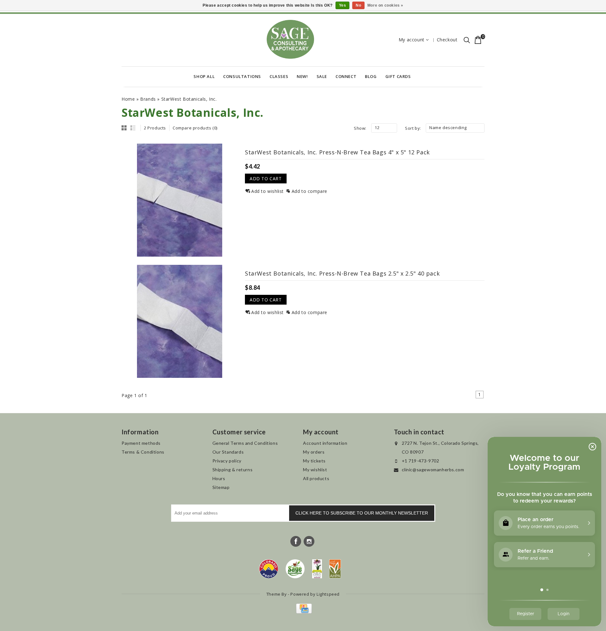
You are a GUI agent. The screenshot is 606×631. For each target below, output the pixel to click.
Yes (342, 5)
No (358, 5)
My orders (313, 452)
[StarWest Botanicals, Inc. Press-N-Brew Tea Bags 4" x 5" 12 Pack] (180, 200)
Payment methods (141, 443)
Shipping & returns (232, 469)
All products (316, 478)
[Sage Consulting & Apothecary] (290, 39)
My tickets (314, 460)
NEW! (302, 76)
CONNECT (346, 76)
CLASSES (279, 76)
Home (128, 99)
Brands (148, 99)
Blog (371, 76)
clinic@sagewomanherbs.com (433, 469)
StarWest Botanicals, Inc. (189, 99)
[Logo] (295, 568)
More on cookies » (385, 5)
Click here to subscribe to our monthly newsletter (361, 512)
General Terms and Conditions (245, 443)
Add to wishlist (267, 191)
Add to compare (309, 191)
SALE (322, 76)
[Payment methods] (303, 612)
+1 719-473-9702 (420, 460)
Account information (325, 443)
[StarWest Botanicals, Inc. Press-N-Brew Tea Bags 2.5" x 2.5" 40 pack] (180, 321)
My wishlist (315, 469)
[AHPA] (335, 568)
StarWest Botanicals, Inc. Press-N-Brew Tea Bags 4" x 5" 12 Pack (337, 152)
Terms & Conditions (143, 452)
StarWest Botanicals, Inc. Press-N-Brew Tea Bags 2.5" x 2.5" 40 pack (342, 273)
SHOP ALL (204, 76)
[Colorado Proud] (268, 568)
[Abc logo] (317, 568)
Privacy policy (226, 460)
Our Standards (228, 452)
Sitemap (221, 487)
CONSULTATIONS (242, 76)
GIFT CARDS (398, 76)
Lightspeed (328, 594)
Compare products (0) (195, 128)
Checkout (447, 40)
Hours (218, 478)
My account (412, 40)
